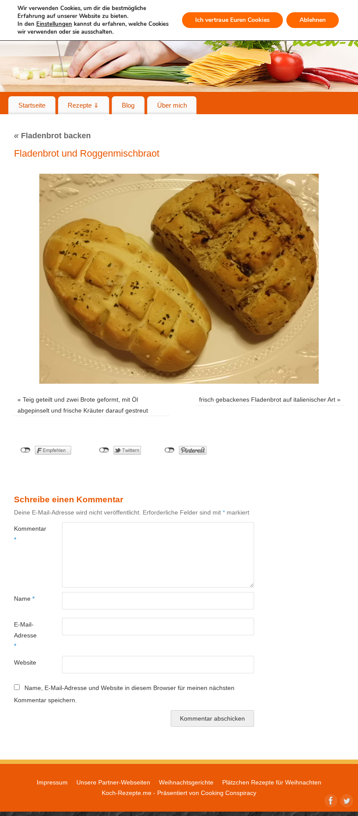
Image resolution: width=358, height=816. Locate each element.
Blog (128, 105)
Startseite (31, 105)
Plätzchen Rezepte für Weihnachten (271, 782)
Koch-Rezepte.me (126, 792)
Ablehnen (312, 20)
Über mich (172, 105)
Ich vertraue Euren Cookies (232, 20)
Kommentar (26, 534)
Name (24, 598)
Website (25, 662)
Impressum (52, 782)
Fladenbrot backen (52, 135)
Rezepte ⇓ (83, 105)
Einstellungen (54, 24)
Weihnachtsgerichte (186, 782)
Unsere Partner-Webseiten (113, 782)
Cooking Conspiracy (228, 792)
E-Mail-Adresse (25, 635)
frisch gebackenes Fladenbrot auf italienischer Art (267, 399)
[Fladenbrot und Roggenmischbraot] (179, 279)
